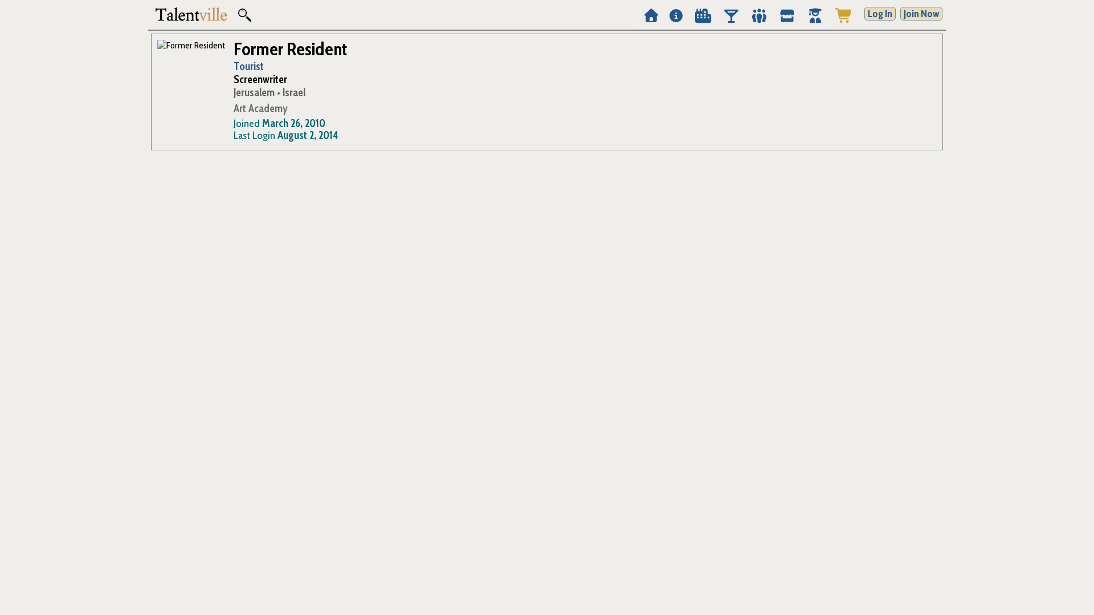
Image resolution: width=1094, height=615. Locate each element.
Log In (880, 13)
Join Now (921, 13)
